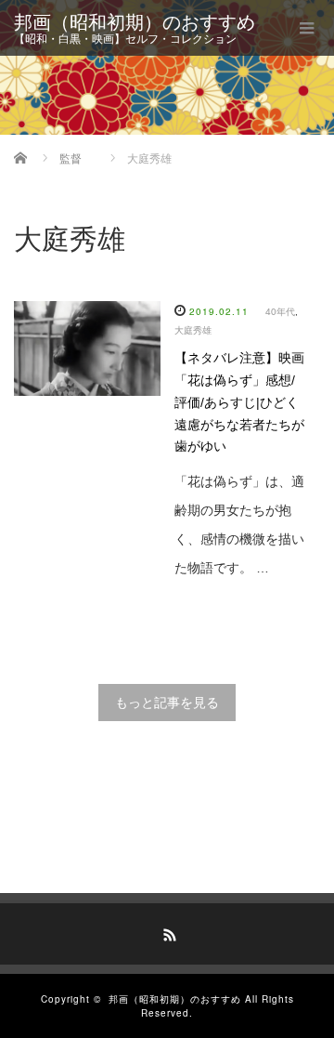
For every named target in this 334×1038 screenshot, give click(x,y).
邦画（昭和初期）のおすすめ (134, 22)
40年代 (280, 312)
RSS (167, 932)
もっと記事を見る (167, 702)
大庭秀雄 (193, 330)
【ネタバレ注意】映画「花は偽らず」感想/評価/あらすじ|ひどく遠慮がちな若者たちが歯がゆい (239, 401)
